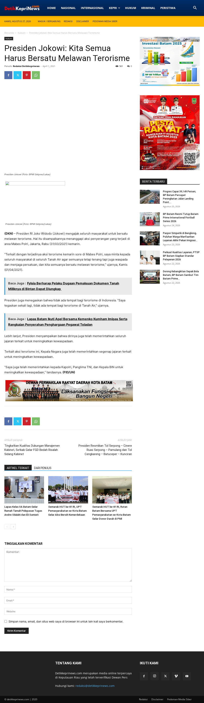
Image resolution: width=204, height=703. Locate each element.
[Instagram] (155, 676)
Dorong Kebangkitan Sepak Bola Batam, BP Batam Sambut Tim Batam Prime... (181, 275)
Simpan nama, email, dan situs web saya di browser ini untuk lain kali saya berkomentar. (66, 621)
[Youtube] (187, 676)
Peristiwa (168, 8)
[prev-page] (6, 526)
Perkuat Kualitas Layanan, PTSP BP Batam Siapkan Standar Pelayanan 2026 (181, 256)
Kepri (113, 8)
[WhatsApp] (36, 75)
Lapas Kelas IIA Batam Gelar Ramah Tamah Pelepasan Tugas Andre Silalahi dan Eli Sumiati (23, 510)
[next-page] (13, 526)
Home (51, 8)
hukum (130, 8)
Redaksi (68, 21)
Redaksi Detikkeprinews (26, 66)
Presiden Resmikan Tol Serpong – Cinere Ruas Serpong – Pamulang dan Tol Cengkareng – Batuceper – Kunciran (105, 450)
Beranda (9, 32)
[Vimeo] (176, 676)
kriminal (148, 8)
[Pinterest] (27, 75)
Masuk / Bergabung (49, 21)
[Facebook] (8, 75)
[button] (195, 8)
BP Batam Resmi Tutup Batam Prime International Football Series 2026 (180, 218)
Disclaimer (82, 21)
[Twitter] (18, 75)
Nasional (68, 8)
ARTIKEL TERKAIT (18, 468)
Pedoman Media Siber (105, 21)
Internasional (92, 8)
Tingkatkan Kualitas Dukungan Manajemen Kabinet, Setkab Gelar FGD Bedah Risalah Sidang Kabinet (32, 450)
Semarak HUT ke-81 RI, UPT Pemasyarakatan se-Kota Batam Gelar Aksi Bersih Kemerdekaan (67, 510)
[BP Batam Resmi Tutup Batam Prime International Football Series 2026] (150, 219)
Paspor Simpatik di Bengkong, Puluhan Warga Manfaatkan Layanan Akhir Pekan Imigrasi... (180, 237)
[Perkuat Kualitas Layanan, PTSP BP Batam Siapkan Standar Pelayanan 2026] (150, 257)
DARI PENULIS (42, 468)
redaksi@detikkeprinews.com (95, 686)
